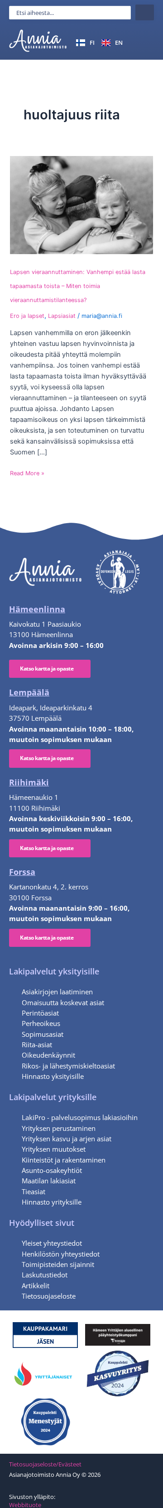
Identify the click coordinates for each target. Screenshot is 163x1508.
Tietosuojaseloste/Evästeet (45, 1464)
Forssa (22, 871)
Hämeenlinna (37, 609)
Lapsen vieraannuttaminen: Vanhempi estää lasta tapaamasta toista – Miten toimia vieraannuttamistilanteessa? (77, 286)
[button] (143, 42)
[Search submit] (144, 12)
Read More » (27, 473)
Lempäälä (29, 692)
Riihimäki (29, 782)
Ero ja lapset (27, 315)
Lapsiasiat (62, 315)
